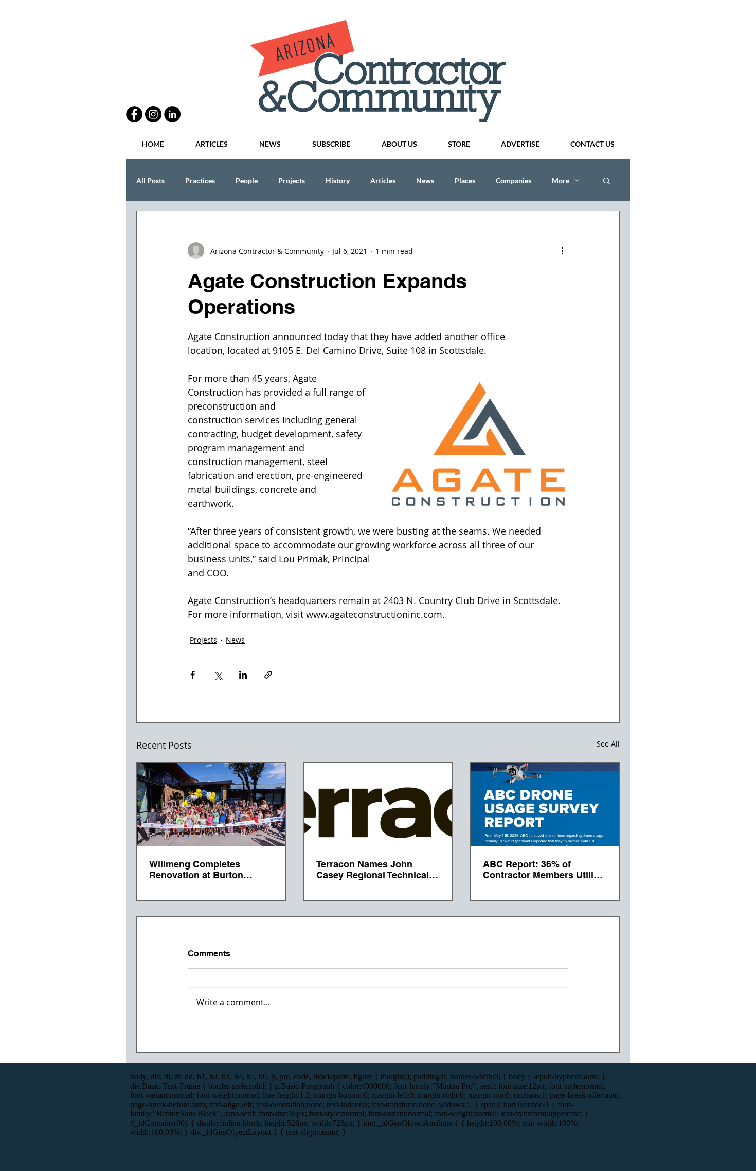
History (338, 180)
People (247, 180)
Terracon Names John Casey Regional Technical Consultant (372, 869)
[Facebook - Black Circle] (134, 114)
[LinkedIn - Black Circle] (172, 114)
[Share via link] (268, 675)
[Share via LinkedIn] (243, 675)
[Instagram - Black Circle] (153, 114)
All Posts (150, 180)
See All (608, 744)
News (425, 180)
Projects (291, 180)
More (560, 180)
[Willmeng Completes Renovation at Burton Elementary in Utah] (211, 804)
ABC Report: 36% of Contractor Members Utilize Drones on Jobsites (543, 869)
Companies (513, 180)
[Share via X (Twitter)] (218, 675)
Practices (200, 180)
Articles (382, 180)
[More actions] (562, 250)
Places (465, 180)
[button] (606, 180)
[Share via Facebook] (192, 675)
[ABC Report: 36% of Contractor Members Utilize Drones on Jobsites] (545, 804)
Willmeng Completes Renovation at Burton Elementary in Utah (196, 869)
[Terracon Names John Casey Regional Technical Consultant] (378, 804)
